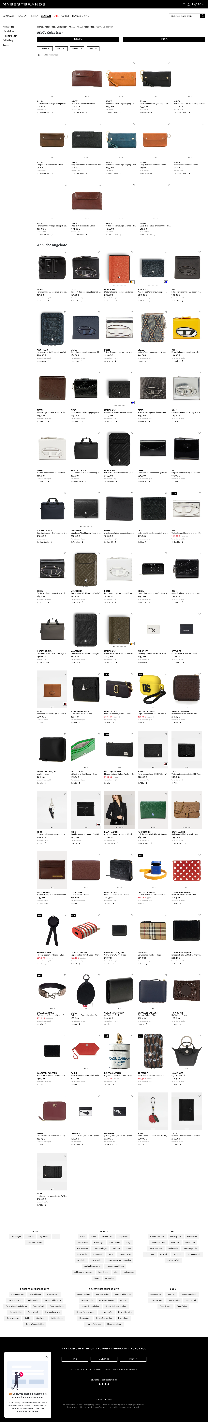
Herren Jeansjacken (104, 1318)
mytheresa (44, 1237)
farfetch (30, 1237)
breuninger (16, 1237)
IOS (75, 1359)
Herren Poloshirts (94, 1324)
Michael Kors (107, 1237)
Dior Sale (164, 1254)
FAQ (90, 1370)
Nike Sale (175, 1243)
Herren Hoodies (125, 1312)
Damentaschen (17, 1294)
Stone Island (83, 1243)
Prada (93, 1237)
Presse (107, 1370)
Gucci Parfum (156, 1300)
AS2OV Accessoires (85, 27)
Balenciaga (98, 1243)
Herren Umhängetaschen (115, 1306)
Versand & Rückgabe (79, 1370)
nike (116, 1272)
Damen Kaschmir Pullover (16, 1306)
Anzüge (123, 1300)
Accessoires (50, 27)
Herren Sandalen (114, 1324)
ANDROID (104, 1359)
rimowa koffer (125, 1254)
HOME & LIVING (80, 16)
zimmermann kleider (115, 1266)
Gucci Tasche (155, 1294)
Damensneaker (15, 1300)
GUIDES (65, 16)
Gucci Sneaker (174, 1300)
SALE (56, 16)
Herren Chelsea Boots (85, 1312)
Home (40, 27)
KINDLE (133, 1359)
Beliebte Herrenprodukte (104, 1289)
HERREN (33, 16)
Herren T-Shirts (83, 1294)
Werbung (98, 1370)
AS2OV (72, 27)
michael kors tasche (92, 1266)
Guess (128, 1248)
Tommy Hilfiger (100, 1248)
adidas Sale (173, 1248)
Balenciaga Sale (190, 1248)
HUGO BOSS (82, 1248)
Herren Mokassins (106, 1300)
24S (55, 1237)
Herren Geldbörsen (123, 1294)
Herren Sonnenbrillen (90, 1306)
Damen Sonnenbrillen (35, 1324)
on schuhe (81, 1260)
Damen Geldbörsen (53, 1300)
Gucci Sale (150, 1254)
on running (109, 1278)
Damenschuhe (13, 1318)
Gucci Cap (171, 1294)
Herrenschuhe (87, 1300)
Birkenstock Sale (158, 1243)
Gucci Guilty (182, 1306)
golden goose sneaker (83, 1272)
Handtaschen (52, 1294)
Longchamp (103, 1272)
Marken (104, 1231)
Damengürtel (38, 1306)
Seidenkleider (33, 1300)
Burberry (116, 1248)
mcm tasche (97, 1260)
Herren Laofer (106, 1312)
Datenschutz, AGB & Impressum (125, 1370)
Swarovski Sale (156, 1248)
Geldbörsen (62, 27)
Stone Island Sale (157, 1237)
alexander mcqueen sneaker (119, 1260)
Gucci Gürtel (191, 1300)
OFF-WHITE (98, 1254)
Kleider (28, 1318)
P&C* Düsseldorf (35, 1243)
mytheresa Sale (173, 1260)
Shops (34, 1231)
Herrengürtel (84, 1318)
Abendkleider (35, 1294)
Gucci (82, 1237)
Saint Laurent (114, 1243)
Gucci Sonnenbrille (189, 1294)
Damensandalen (57, 1306)
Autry (128, 1243)
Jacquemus (123, 1237)
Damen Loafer (34, 1312)
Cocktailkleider (15, 1312)
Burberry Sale (175, 1237)
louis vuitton (129, 1272)
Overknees (40, 1318)
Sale (173, 1231)
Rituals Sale (192, 1237)
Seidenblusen (57, 1318)
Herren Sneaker (102, 1294)
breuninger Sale (194, 1254)
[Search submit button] (202, 16)
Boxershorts (123, 1318)
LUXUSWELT (9, 16)
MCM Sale (178, 1254)
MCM (111, 1254)
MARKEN (46, 16)
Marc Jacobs (82, 1254)
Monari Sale (190, 1243)
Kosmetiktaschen (52, 1312)
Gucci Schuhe (165, 1306)
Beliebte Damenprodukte (34, 1289)
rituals (96, 1278)
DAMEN (22, 16)
